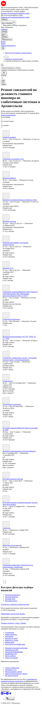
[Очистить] (4, 73)
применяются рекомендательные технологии (19, 680)
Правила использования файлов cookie (15, 17)
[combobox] (11, 68)
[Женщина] (6, 217)
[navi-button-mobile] (3, 48)
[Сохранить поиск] (3, 81)
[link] (4, 36)
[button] (3, 42)
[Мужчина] (6, 133)
